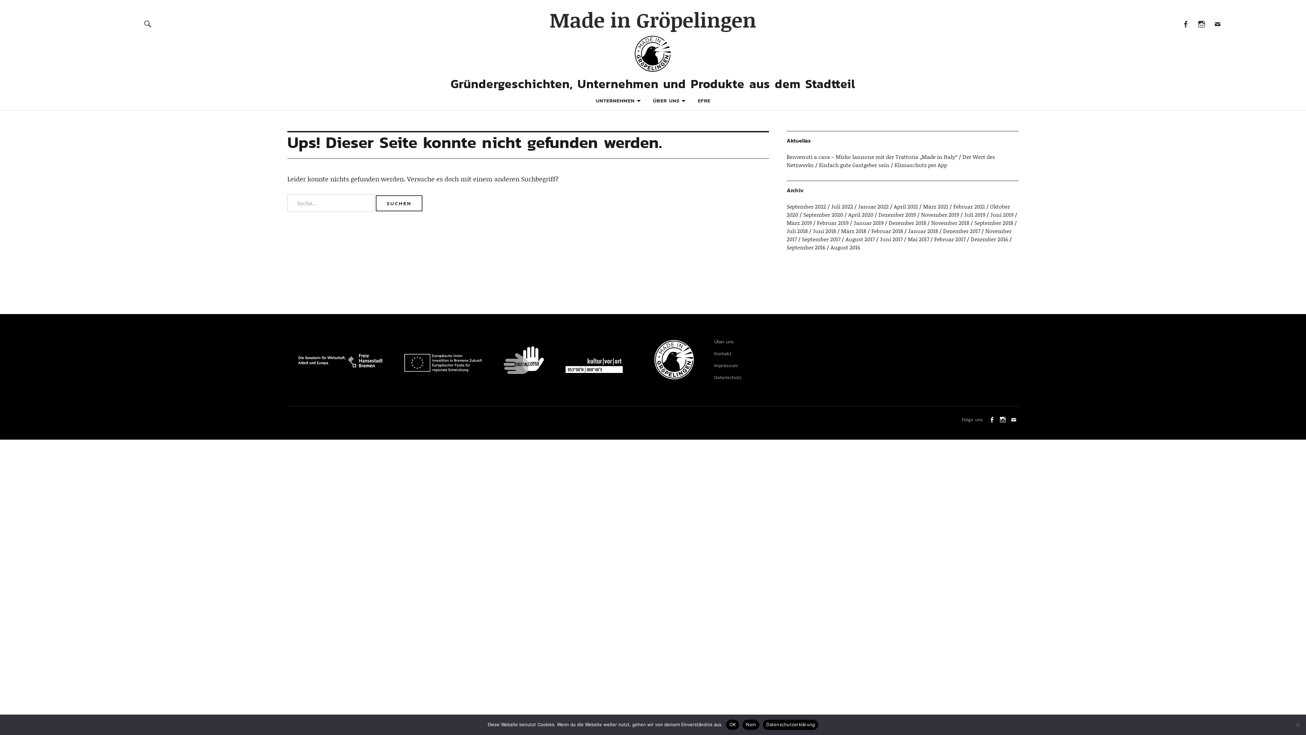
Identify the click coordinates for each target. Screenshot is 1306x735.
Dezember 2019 (897, 214)
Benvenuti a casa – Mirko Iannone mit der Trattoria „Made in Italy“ (872, 157)
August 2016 (845, 247)
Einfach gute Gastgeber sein (854, 165)
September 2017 (821, 239)
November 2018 (950, 223)
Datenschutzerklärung (790, 724)
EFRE (704, 100)
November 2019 (940, 214)
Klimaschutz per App (920, 165)
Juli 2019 (974, 214)
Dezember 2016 (989, 239)
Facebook (1185, 24)
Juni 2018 (824, 231)
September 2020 (823, 214)
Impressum (726, 365)
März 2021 (935, 206)
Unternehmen (615, 100)
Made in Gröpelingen (653, 19)
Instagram (1201, 24)
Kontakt (722, 353)
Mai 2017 (918, 239)
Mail (1217, 24)
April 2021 (906, 206)
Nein (751, 724)
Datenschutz (727, 377)
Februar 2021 (969, 206)
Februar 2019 (833, 223)
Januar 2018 (923, 231)
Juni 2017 (891, 239)
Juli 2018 (797, 231)
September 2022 (806, 206)
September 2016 (806, 247)
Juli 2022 (842, 206)
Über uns (666, 100)
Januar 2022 (873, 206)
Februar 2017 (950, 239)
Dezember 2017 (961, 231)
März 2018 (853, 231)
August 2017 (860, 239)
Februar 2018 (887, 231)
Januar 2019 (869, 223)
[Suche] (148, 24)
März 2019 (799, 223)
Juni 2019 (1002, 214)
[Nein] (1297, 724)
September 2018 (993, 223)
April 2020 (860, 214)
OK (733, 724)
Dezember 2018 (907, 223)
